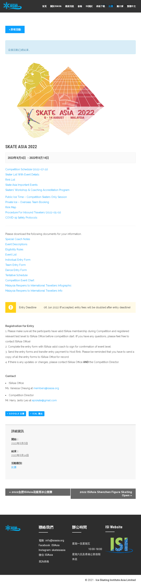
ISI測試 (89, 6)
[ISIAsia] (12, 6)
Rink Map (10, 207)
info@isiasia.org (55, 540)
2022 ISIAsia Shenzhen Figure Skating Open (106, 493)
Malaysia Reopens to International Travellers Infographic (38, 285)
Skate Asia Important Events (21, 184)
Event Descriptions (16, 244)
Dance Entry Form (16, 270)
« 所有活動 (15, 29)
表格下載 (100, 6)
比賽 (111, 6)
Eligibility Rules (14, 249)
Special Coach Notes (17, 239)
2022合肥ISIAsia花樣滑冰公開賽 (30, 492)
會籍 (80, 6)
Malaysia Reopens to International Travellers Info (33, 290)
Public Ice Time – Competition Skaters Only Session (36, 196)
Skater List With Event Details (22, 174)
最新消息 (69, 6)
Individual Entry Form (17, 259)
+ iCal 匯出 (36, 414)
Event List (11, 254)
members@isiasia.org (46, 388)
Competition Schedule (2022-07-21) (26, 169)
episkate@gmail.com (44, 400)
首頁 (44, 6)
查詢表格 (44, 561)
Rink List (10, 179)
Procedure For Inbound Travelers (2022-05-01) (33, 212)
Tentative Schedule (16, 275)
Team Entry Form (15, 264)
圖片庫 (120, 6)
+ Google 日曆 (15, 414)
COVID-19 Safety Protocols (21, 217)
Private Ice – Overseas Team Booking (27, 202)
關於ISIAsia (56, 6)
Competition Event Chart (19, 280)
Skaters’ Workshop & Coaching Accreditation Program (37, 189)
